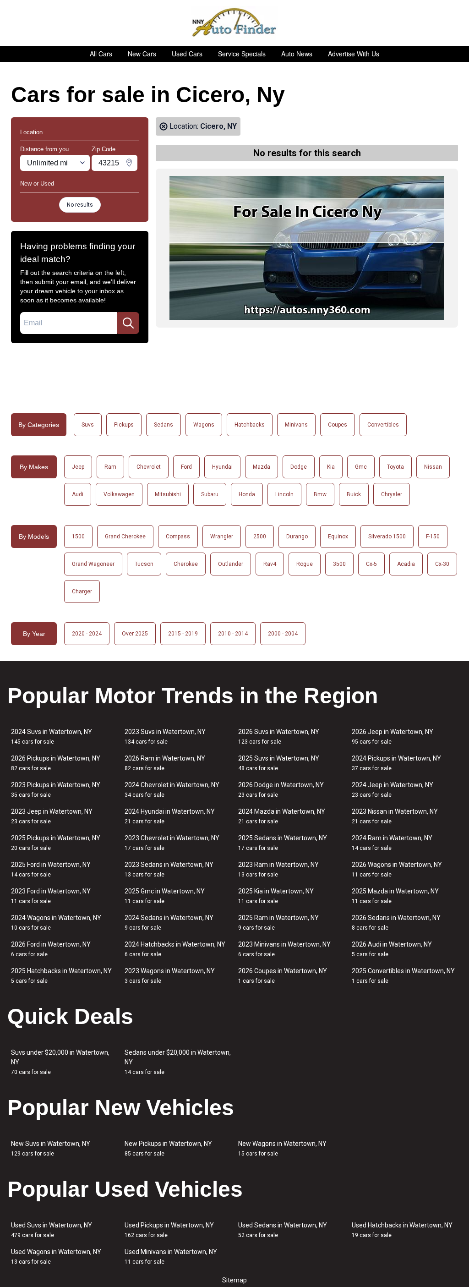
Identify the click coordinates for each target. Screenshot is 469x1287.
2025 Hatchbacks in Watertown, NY (61, 975)
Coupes (337, 425)
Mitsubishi (168, 494)
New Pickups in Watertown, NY (168, 1148)
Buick (354, 494)
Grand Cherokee (125, 536)
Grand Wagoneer (93, 564)
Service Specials (242, 53)
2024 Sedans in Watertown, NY (169, 922)
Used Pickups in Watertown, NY (169, 1229)
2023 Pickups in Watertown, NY (55, 789)
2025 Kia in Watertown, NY (276, 895)
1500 (78, 536)
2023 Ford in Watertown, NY (51, 895)
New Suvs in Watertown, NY (50, 1148)
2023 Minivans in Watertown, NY (284, 949)
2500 (259, 536)
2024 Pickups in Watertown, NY (396, 763)
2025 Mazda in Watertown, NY (395, 895)
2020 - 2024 (87, 633)
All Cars (101, 53)
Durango (297, 536)
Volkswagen (119, 494)
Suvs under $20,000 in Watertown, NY (60, 1062)
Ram (110, 467)
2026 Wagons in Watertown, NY (397, 869)
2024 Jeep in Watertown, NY (392, 789)
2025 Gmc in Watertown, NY (165, 895)
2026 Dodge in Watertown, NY (281, 789)
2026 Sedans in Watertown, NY (396, 922)
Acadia (406, 564)
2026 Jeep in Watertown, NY (392, 736)
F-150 (433, 536)
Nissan (433, 467)
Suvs (88, 425)
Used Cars (187, 53)
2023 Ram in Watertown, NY (278, 869)
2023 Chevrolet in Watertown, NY (172, 842)
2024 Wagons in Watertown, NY (56, 922)
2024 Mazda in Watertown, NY (281, 816)
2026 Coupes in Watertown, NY (282, 975)
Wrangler (221, 536)
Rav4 (269, 564)
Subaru (209, 494)
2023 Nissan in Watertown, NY (395, 816)
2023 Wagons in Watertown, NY (170, 975)
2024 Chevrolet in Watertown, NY (172, 789)
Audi (77, 494)
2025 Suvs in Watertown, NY (278, 763)
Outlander (230, 564)
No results (80, 205)
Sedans (163, 425)
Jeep (78, 467)
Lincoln (284, 494)
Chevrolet (148, 467)
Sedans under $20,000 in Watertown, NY (178, 1062)
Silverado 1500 (387, 536)
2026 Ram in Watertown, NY (165, 763)
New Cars (142, 53)
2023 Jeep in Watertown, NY (52, 816)
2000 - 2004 (283, 633)
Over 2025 (135, 633)
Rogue (304, 564)
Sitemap (234, 1280)
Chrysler (391, 494)
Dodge (298, 467)
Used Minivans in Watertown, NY (171, 1256)
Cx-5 (371, 564)
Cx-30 (442, 564)
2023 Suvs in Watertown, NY (165, 736)
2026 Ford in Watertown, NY (51, 949)
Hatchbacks (249, 425)
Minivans (296, 425)
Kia (331, 467)
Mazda (261, 467)
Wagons (203, 425)
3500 (339, 564)
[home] (234, 23)
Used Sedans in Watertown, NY (282, 1229)
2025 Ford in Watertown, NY (51, 869)
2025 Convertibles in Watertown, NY (403, 975)
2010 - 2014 (233, 633)
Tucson (144, 564)
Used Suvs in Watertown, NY (51, 1229)
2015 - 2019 (183, 633)
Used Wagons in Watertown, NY (56, 1256)
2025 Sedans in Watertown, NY (282, 842)
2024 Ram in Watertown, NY (392, 842)
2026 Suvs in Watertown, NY (278, 736)
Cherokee (186, 564)
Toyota (395, 467)
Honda (247, 494)
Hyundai (222, 467)
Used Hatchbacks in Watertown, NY (402, 1229)
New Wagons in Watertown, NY (282, 1148)
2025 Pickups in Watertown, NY (55, 842)
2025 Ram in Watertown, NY (278, 922)
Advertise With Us (353, 53)
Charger (82, 591)
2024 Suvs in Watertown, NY (51, 736)
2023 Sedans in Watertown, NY (169, 869)
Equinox (338, 536)
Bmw (320, 494)
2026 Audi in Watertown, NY (392, 949)
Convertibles (383, 425)
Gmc (361, 467)
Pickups (124, 425)
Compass (178, 536)
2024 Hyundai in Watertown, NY (170, 816)
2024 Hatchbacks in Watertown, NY (175, 949)
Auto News (296, 53)
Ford (186, 467)
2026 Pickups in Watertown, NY (55, 763)
